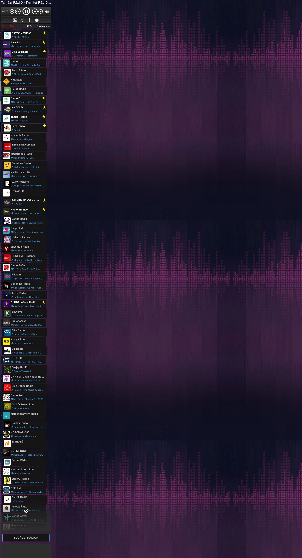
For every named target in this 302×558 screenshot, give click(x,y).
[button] (11, 11)
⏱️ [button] (36, 20)
